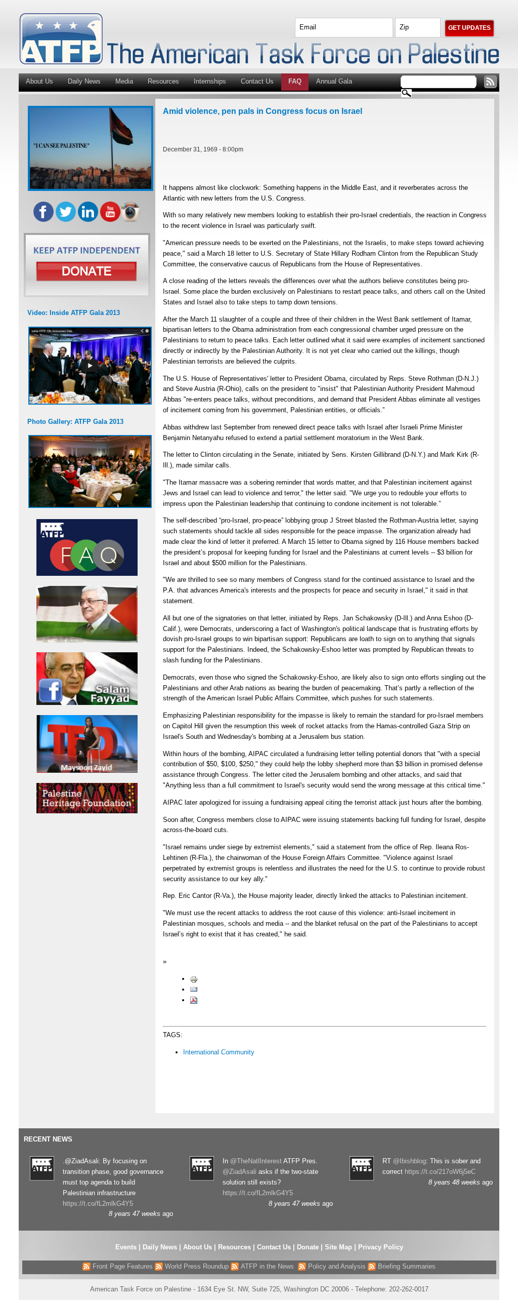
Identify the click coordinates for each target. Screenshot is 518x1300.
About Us (39, 81)
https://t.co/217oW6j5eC (440, 1171)
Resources (163, 81)
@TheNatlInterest (256, 1161)
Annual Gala (334, 81)
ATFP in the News (267, 1266)
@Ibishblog (409, 1161)
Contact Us (257, 81)
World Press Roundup (196, 1266)
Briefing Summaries (406, 1266)
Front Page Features (122, 1266)
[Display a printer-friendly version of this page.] (194, 978)
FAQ (294, 81)
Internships (210, 81)
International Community (218, 1052)
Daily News (84, 81)
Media (124, 81)
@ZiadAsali (239, 1171)
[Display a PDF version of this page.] (194, 1000)
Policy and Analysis (336, 1266)
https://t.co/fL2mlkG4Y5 (98, 1203)
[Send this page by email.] (194, 989)
